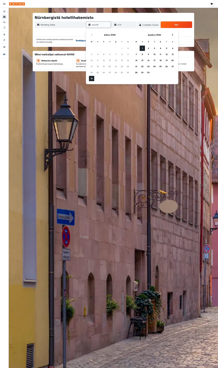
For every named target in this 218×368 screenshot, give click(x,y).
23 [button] (128, 66)
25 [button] (98, 72)
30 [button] (128, 72)
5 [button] (103, 54)
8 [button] (121, 54)
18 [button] (98, 66)
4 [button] (97, 54)
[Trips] (4, 47)
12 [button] (104, 60)
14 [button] (116, 60)
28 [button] (116, 72)
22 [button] (122, 66)
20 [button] (109, 66)
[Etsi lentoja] (4, 11)
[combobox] (62, 24)
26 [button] (104, 72)
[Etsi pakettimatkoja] (4, 27)
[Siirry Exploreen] (4, 34)
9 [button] (128, 54)
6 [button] (109, 54)
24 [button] (91, 72)
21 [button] (116, 66)
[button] (4, 4)
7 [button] (115, 54)
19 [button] (104, 66)
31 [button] (92, 78)
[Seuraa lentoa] (4, 39)
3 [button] (91, 54)
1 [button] (121, 48)
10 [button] (92, 60)
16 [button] (128, 60)
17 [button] (91, 66)
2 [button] (128, 48)
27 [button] (110, 72)
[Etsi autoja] (4, 22)
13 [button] (110, 60)
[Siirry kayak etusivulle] (17, 3)
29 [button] (122, 72)
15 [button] (122, 60)
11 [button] (97, 60)
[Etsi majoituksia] (4, 16)
